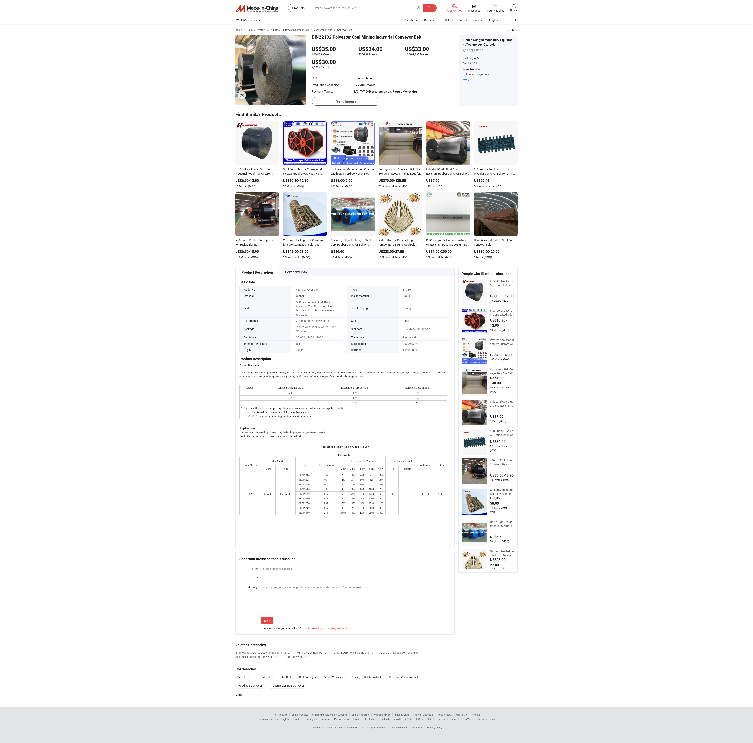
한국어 (408, 719)
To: (257, 578)
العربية (397, 719)
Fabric (406, 296)
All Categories (249, 20)
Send (267, 621)
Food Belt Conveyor (250, 685)
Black (406, 321)
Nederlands (384, 719)
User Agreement (398, 727)
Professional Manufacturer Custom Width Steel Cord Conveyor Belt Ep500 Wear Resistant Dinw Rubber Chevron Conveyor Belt (502, 342)
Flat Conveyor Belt (296, 656)
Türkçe (453, 719)
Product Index (444, 714)
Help (447, 20)
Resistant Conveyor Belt (403, 677)
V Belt (242, 677)
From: (254, 569)
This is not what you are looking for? (283, 628)
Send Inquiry (346, 101)
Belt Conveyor (307, 677)
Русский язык (341, 719)
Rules (515, 20)
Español (297, 719)
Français (325, 719)
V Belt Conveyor (334, 677)
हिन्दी (429, 719)
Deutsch (369, 719)
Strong (407, 308)
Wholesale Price (382, 714)
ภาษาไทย (441, 719)
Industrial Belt (262, 677)
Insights (475, 714)
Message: (252, 587)
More (466, 79)
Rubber (299, 296)
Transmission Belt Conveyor (287, 685)
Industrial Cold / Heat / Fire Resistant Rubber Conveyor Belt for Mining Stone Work (502, 403)
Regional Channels (423, 714)
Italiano (357, 719)
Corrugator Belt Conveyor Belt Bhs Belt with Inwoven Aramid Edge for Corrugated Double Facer (502, 371)
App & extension (470, 20)
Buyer (427, 20)
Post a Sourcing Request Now (327, 628)
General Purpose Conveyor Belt (399, 652)
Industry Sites (402, 714)
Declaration (417, 727)
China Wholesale (360, 714)
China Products (300, 714)
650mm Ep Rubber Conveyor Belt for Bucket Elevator (501, 462)
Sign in (514, 10)
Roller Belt (285, 677)
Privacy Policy (434, 727)
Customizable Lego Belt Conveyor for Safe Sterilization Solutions (501, 492)
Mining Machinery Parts (311, 652)
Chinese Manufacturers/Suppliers (329, 714)
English (285, 719)
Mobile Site (461, 714)
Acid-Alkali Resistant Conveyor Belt (256, 656)
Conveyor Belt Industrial (366, 677)
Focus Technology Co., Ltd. (350, 727)
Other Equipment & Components (353, 652)
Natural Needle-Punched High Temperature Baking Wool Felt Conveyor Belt (502, 553)
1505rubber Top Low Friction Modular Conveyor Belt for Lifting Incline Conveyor (502, 433)
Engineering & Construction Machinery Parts (262, 652)
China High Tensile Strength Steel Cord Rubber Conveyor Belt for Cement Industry (502, 524)
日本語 (419, 719)
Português (311, 719)
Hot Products (280, 714)
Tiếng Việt (466, 719)
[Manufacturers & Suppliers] (256, 8)
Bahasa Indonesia (485, 719)
